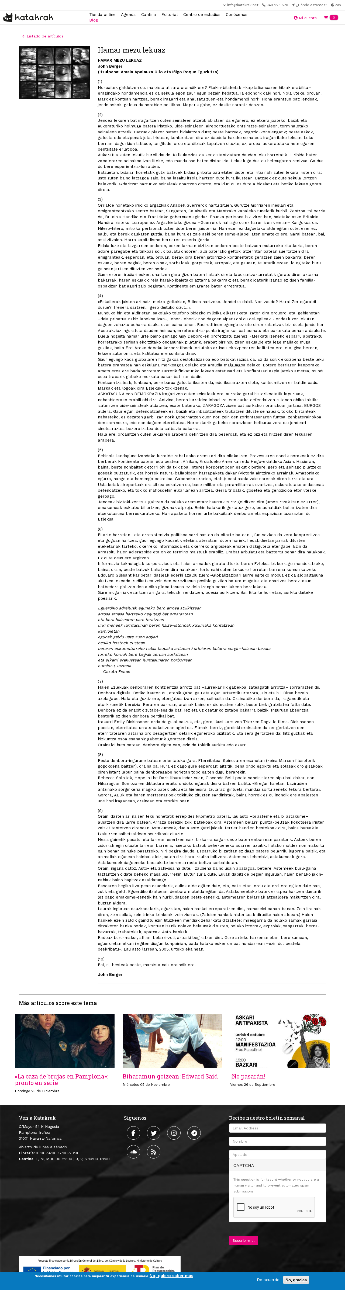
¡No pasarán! (247, 1076)
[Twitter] (154, 1133)
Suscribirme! (244, 1240)
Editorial (169, 14)
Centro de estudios (201, 14)
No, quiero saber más (171, 1275)
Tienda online (102, 14)
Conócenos (236, 14)
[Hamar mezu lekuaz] (54, 72)
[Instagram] (174, 1133)
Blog (93, 20)
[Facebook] (134, 1133)
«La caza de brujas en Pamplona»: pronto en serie (61, 1079)
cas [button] (337, 5)
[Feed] (154, 1152)
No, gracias (296, 1280)
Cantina (148, 14)
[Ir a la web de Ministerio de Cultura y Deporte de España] (100, 1270)
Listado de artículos (44, 36)
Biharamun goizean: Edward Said (170, 1076)
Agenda (128, 14)
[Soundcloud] (134, 1152)
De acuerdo (268, 1279)
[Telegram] (194, 1133)
